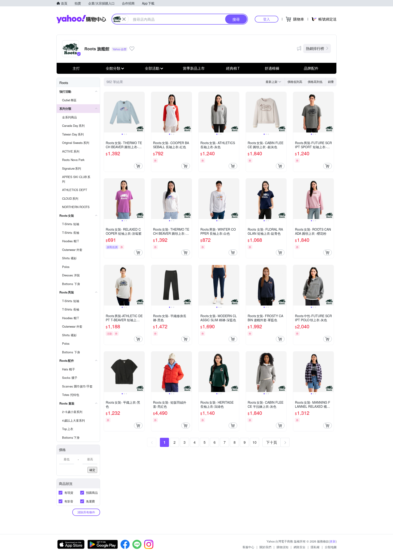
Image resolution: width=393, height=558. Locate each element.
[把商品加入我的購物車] (138, 166)
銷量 (331, 81)
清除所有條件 (86, 512)
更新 (333, 541)
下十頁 (271, 442)
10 (254, 442)
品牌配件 (311, 68)
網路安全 (299, 547)
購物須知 (282, 547)
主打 (76, 68)
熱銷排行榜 (315, 48)
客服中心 (248, 547)
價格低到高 (294, 81)
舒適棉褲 (272, 68)
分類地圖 (331, 547)
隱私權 (315, 547)
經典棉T (233, 68)
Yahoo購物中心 (81, 19)
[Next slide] (141, 112)
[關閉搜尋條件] (124, 19)
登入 (266, 19)
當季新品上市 (194, 68)
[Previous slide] (107, 112)
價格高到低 (315, 81)
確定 (92, 470)
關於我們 (265, 547)
